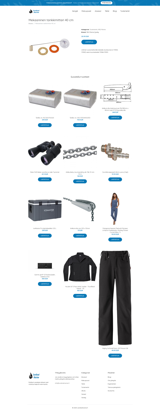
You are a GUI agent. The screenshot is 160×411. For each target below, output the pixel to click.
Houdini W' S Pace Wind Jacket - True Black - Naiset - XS (80, 287)
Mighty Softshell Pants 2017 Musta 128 (115, 348)
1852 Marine (102, 29)
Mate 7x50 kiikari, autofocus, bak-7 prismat (44, 172)
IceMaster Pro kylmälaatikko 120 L (44, 228)
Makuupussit (86, 11)
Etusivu (31, 23)
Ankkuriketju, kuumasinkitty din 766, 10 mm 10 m (80, 173)
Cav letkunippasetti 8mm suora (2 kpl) (115, 172)
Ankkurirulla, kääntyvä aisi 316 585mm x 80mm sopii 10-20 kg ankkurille (115, 109)
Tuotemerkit (125, 11)
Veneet (83, 394)
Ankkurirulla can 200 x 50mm (80, 228)
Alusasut (98, 11)
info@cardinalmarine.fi (62, 383)
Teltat (107, 11)
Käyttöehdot (112, 384)
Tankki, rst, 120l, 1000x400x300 (80, 118)
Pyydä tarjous (106, 3)
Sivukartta (111, 391)
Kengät (75, 11)
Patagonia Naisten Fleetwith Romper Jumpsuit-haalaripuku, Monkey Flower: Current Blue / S (115, 230)
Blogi (115, 11)
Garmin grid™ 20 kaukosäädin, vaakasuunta (44, 276)
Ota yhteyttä (112, 380)
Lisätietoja (89, 42)
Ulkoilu (83, 391)
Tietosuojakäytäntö (114, 387)
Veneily (83, 397)
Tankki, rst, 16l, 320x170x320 (45, 118)
